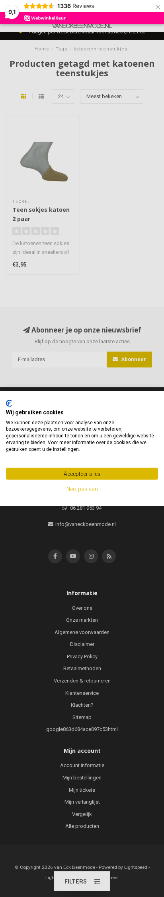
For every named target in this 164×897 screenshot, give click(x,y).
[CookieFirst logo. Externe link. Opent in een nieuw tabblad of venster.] (9, 403)
